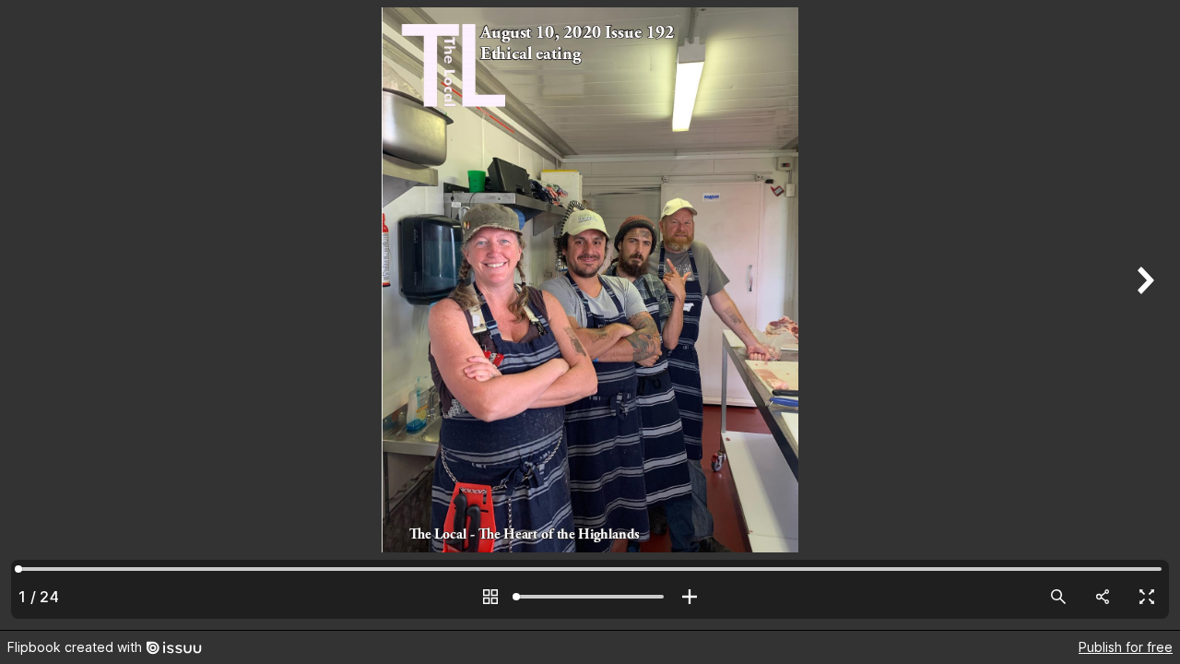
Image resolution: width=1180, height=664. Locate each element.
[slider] (590, 596)
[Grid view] (490, 596)
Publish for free (1126, 647)
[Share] (1102, 596)
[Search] (1058, 596)
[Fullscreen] (1146, 596)
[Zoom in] (689, 596)
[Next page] (1143, 315)
